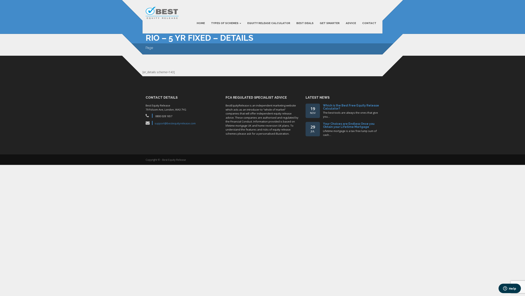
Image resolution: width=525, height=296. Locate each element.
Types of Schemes (225, 23)
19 (313, 110)
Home (201, 23)
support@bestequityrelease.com (175, 123)
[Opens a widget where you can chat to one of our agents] (509, 289)
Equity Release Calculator (268, 23)
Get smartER (330, 23)
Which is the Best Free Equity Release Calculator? (351, 107)
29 (312, 128)
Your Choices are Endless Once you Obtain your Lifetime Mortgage (348, 125)
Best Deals (305, 23)
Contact (369, 23)
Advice (351, 23)
